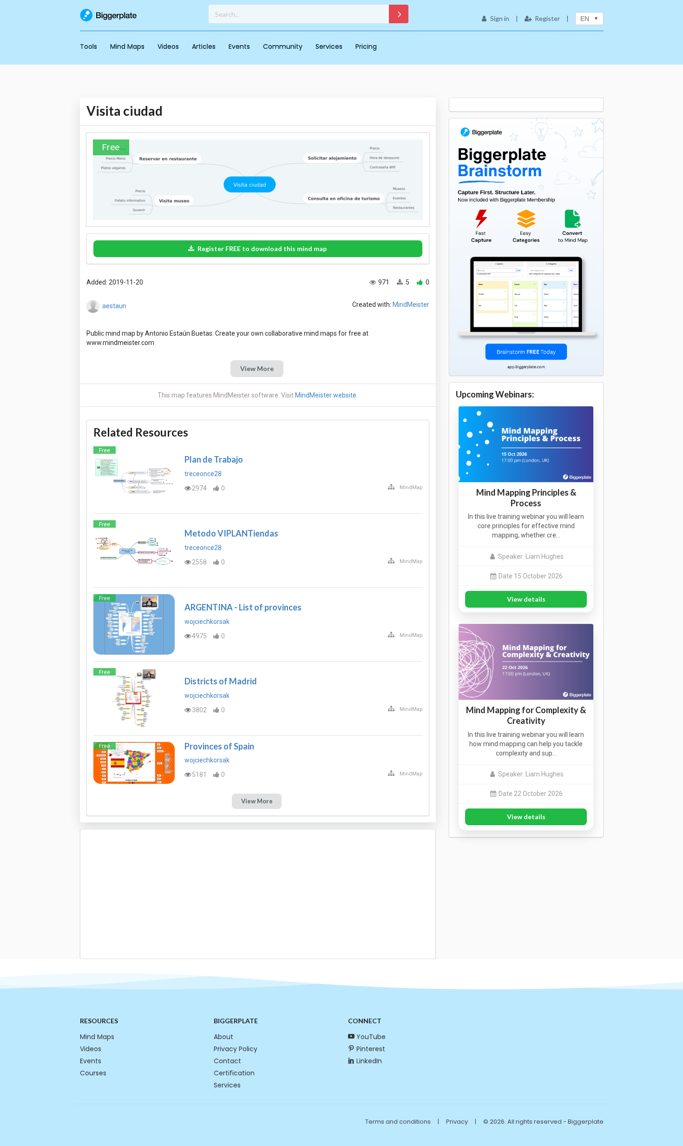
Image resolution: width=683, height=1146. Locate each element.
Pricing (366, 46)
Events (239, 46)
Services (328, 46)
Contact (227, 1061)
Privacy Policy (235, 1048)
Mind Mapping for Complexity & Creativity (526, 715)
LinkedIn (369, 1061)
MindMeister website (325, 395)
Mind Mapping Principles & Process (526, 497)
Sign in (499, 18)
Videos (168, 46)
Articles (204, 46)
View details (526, 599)
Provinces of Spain (219, 746)
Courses (93, 1073)
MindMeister (411, 304)
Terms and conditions (398, 1121)
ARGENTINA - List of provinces (243, 607)
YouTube (371, 1036)
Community (282, 46)
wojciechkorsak (207, 621)
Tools (88, 46)
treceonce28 (203, 473)
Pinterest (371, 1048)
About (223, 1036)
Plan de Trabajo (213, 459)
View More (257, 368)
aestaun (114, 306)
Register (547, 18)
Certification (234, 1073)
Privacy (457, 1121)
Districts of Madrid (220, 681)
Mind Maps (127, 46)
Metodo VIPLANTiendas (231, 533)
